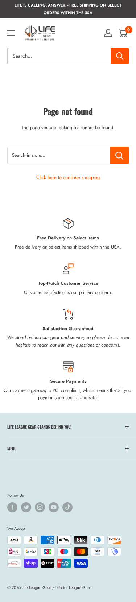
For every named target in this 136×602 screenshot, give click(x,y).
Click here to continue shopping (68, 177)
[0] (122, 33)
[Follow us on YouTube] (54, 507)
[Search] (120, 56)
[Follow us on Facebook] (12, 507)
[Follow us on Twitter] (26, 507)
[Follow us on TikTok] (67, 507)
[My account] (108, 33)
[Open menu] (11, 33)
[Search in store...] (119, 155)
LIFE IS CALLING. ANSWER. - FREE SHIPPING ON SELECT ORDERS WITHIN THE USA (68, 9)
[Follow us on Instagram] (40, 507)
